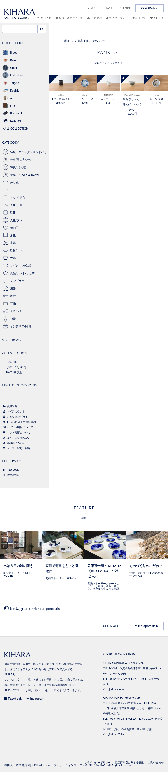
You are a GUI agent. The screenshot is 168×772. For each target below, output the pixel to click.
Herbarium (16, 75)
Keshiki (14, 90)
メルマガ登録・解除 (18, 448)
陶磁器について (15, 443)
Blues (13, 52)
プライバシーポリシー (97, 762)
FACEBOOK (124, 8)
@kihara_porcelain (46, 609)
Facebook (12, 469)
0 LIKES (158, 18)
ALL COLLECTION (16, 128)
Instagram (12, 475)
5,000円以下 (13, 362)
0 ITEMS (140, 18)
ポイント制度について (19, 427)
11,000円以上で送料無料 (21, 422)
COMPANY (149, 8)
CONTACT (106, 8)
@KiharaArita (116, 689)
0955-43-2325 (118, 678)
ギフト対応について (18, 432)
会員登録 (96, 18)
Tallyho (14, 83)
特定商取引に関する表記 (129, 762)
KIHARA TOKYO (113, 697)
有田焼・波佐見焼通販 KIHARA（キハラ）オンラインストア (43, 765)
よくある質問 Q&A (17, 437)
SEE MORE (111, 626)
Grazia (14, 67)
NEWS (91, 8)
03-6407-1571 (118, 718)
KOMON (15, 120)
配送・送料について (70, 18)
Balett (14, 60)
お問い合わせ (156, 762)
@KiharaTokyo (116, 734)
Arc (12, 98)
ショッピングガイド (18, 416)
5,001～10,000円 (16, 367)
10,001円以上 (14, 372)
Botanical (16, 113)
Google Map (136, 663)
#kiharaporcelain (146, 626)
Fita (12, 105)
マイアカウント (118, 18)
